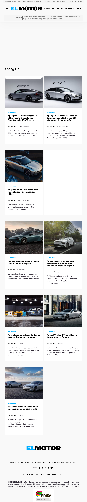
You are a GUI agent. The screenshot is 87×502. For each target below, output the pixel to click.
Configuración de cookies (39, 462)
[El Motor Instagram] (45, 468)
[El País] (47, 8)
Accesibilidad (65, 462)
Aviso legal (13, 462)
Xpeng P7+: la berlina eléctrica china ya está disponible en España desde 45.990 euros (22, 118)
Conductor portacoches (75, 1)
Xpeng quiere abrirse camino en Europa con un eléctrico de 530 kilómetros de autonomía (62, 118)
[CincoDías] (60, 8)
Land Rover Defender (59, 1)
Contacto (73, 462)
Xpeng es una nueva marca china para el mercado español (23, 262)
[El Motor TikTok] (48, 468)
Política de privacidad (24, 462)
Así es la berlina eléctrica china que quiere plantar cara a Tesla (23, 407)
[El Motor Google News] (51, 468)
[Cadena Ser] (79, 8)
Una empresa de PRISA (43, 494)
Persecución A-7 (28, 1)
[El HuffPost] (70, 8)
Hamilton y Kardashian (43, 1)
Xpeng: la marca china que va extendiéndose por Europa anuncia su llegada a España (60, 263)
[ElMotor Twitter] (42, 468)
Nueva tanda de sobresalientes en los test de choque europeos (24, 336)
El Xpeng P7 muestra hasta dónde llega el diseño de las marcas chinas (24, 191)
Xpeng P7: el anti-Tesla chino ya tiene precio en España (62, 336)
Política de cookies (54, 462)
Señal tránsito (16, 1)
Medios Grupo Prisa (43, 499)
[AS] (53, 8)
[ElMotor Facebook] (39, 468)
